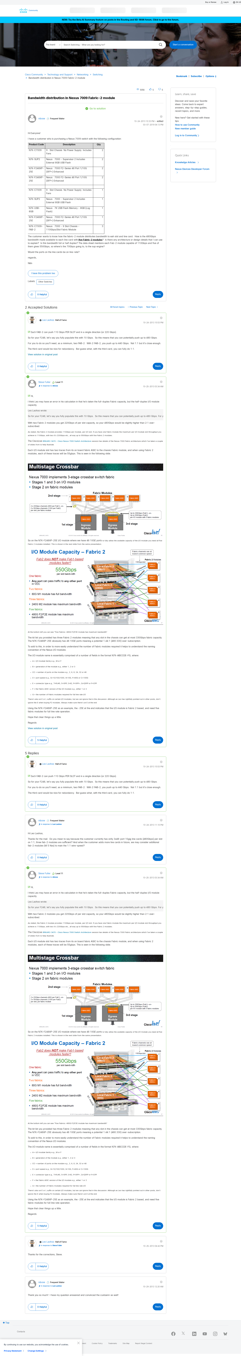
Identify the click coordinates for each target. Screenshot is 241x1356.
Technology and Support (60, 75)
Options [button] (210, 76)
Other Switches (45, 282)
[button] (32, 294)
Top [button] (7, 1323)
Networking (82, 75)
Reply (158, 294)
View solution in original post (43, 355)
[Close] (78, 1342)
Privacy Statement (12, 1351)
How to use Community (187, 124)
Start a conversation (183, 45)
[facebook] (173, 1334)
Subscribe (196, 76)
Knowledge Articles (185, 162)
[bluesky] (225, 1333)
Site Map (126, 1343)
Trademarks (112, 1343)
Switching (98, 75)
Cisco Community (34, 75)
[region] (41, 1347)
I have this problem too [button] (43, 273)
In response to (49, 386)
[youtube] (205, 1334)
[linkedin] (194, 1334)
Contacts (21, 1332)
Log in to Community (186, 135)
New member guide (185, 128)
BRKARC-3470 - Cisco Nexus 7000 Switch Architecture (67, 441)
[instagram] (215, 1334)
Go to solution (98, 109)
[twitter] (184, 1334)
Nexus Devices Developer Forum (192, 169)
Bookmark (181, 76)
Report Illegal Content (143, 1343)
